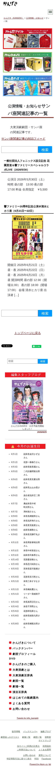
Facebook (46, 759)
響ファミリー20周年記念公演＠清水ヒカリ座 (26, 208)
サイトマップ (45, 740)
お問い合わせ (21, 709)
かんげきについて (24, 642)
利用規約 (47, 746)
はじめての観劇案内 (26, 697)
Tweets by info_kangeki (27, 718)
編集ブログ (46, 731)
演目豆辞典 (20, 692)
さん (31, 462)
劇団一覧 (18, 681)
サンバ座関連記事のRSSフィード (23, 138)
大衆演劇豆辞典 (23, 675)
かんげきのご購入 (24, 664)
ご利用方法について (26, 749)
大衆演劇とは (21, 669)
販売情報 (16, 731)
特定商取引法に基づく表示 (19, 759)
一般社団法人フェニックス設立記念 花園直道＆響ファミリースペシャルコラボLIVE (27, 165)
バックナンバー (23, 648)
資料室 (48, 737)
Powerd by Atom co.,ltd (40, 764)
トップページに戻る (27, 333)
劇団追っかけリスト (10, 737)
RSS (36, 759)
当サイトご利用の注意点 (28, 746)
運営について (45, 755)
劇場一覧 (18, 686)
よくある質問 (21, 703)
